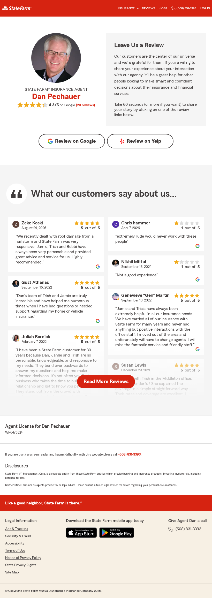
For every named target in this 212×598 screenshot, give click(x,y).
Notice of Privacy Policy (23, 558)
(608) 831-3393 (186, 8)
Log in (205, 8)
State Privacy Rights (20, 565)
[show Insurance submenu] (137, 8)
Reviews (148, 8)
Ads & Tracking (16, 529)
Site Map (12, 572)
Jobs (163, 8)
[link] (17, 8)
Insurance (126, 8)
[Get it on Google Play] (116, 532)
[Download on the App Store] (81, 532)
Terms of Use (15, 550)
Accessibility (14, 543)
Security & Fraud (18, 536)
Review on (75, 141)
